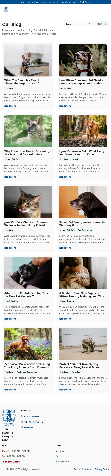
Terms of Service (82, 469)
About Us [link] (60, 451)
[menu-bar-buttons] (107, 9)
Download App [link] (62, 461)
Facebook (28, 427)
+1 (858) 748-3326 (32, 416)
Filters (99, 24)
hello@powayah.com (33, 422)
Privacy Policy (102, 469)
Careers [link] (59, 456)
